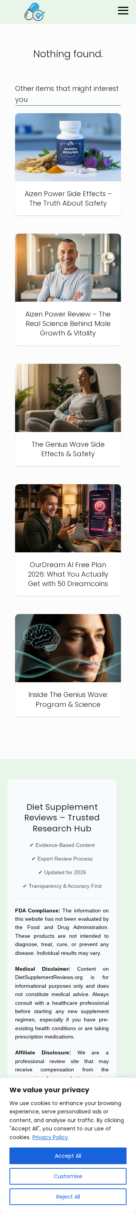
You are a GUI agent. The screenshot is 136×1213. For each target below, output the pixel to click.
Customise (68, 1176)
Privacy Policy (50, 1137)
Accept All (68, 1156)
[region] (68, 1145)
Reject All (68, 1197)
